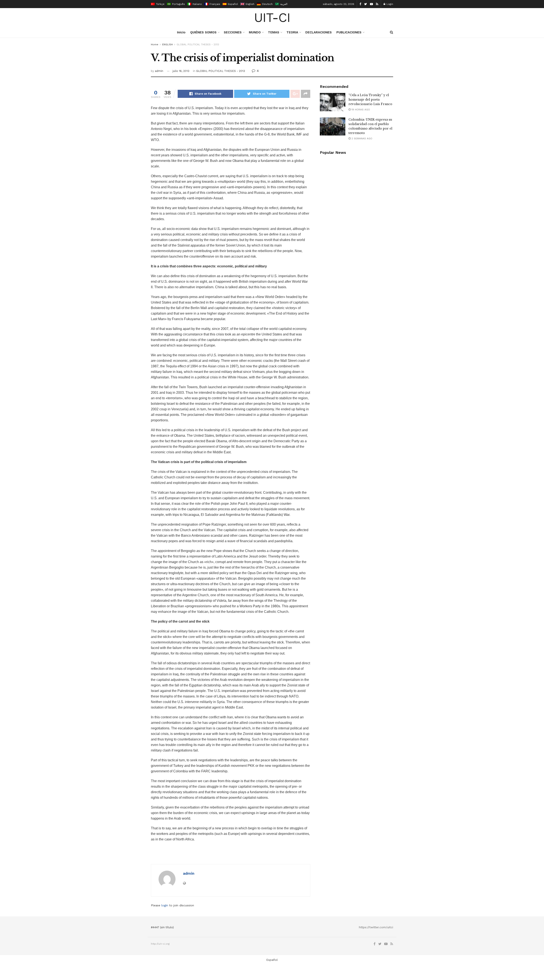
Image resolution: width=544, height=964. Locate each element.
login (164, 905)
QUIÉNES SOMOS (203, 32)
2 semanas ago (361, 138)
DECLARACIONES (318, 32)
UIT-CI (272, 17)
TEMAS (273, 32)
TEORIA (292, 32)
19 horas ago (360, 109)
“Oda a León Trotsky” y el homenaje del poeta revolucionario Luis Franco (370, 99)
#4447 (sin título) (162, 927)
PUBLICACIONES (348, 32)
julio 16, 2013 (181, 71)
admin (159, 71)
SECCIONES (233, 32)
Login (389, 4)
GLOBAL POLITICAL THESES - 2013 (198, 44)
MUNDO (255, 32)
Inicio (181, 32)
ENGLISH (167, 44)
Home (154, 44)
